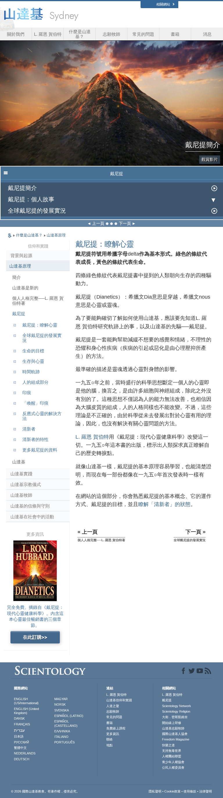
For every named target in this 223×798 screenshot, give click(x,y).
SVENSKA (61, 710)
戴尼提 (18, 313)
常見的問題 (143, 34)
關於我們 (15, 34)
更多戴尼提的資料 (39, 449)
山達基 (18, 461)
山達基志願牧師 (173, 728)
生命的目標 (33, 350)
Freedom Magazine (175, 739)
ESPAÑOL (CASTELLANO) (66, 723)
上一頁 (98, 223)
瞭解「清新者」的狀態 (164, 504)
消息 (207, 34)
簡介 (16, 277)
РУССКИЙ (21, 742)
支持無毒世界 (171, 750)
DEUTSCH (21, 759)
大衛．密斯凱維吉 (175, 717)
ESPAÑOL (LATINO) (68, 716)
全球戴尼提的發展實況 (37, 211)
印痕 (26, 392)
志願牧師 (111, 34)
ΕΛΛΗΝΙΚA (62, 731)
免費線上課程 (115, 728)
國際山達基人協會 (175, 734)
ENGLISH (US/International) (26, 701)
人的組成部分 (35, 382)
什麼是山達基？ (80, 34)
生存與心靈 (33, 361)
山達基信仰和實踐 (119, 700)
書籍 (175, 34)
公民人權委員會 (173, 767)
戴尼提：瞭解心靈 (39, 324)
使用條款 (190, 791)
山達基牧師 (21, 495)
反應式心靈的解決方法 (42, 416)
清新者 (28, 428)
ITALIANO (61, 736)
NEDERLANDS (24, 753)
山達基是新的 (25, 287)
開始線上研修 (171, 723)
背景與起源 (21, 255)
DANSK (19, 718)
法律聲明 (205, 791)
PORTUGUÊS (64, 742)
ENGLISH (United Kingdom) (26, 711)
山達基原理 (56, 235)
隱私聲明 (155, 791)
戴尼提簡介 (22, 188)
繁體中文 (20, 747)
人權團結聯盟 (171, 756)
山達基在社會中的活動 (32, 516)
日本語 (19, 736)
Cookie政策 (172, 791)
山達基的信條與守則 (30, 505)
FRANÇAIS (22, 724)
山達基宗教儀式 (25, 484)
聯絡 (109, 739)
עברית (19, 730)
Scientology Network (176, 706)
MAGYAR (61, 699)
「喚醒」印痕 (35, 403)
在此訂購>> (35, 637)
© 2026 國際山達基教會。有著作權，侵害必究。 (45, 791)
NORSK (60, 704)
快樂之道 (168, 745)
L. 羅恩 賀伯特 (48, 34)
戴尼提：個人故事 (31, 199)
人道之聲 (112, 706)
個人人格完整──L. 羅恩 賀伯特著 (38, 301)
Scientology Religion (176, 711)
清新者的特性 (35, 439)
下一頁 (125, 223)
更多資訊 (112, 734)
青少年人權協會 (173, 762)
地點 (109, 745)
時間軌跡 (31, 371)
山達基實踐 (21, 473)
